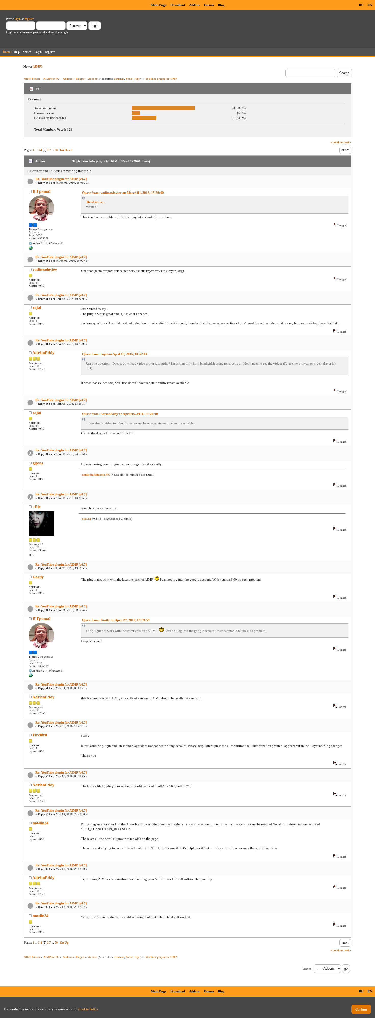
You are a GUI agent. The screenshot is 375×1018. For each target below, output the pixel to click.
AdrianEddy (43, 353)
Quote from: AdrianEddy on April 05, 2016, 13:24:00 (120, 414)
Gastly (38, 577)
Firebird (40, 735)
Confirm (361, 1009)
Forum (209, 5)
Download (177, 5)
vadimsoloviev (45, 269)
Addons (194, 5)
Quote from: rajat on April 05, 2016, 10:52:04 (114, 354)
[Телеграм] (31, 248)
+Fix (37, 507)
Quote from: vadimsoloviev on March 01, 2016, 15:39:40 (123, 193)
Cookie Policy (88, 1009)
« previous (336, 142)
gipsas (38, 463)
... (36, 150)
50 (56, 150)
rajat (37, 307)
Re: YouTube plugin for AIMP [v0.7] (61, 179)
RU (361, 5)
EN (370, 5)
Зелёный (119, 78)
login (18, 19)
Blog (221, 5)
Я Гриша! (42, 191)
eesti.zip (87, 518)
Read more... (96, 202)
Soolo (129, 78)
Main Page (158, 5)
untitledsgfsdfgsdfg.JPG (96, 474)
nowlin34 (40, 823)
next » (347, 142)
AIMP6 (38, 66)
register (29, 19)
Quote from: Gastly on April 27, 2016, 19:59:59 (116, 620)
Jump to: (307, 968)
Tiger (137, 78)
